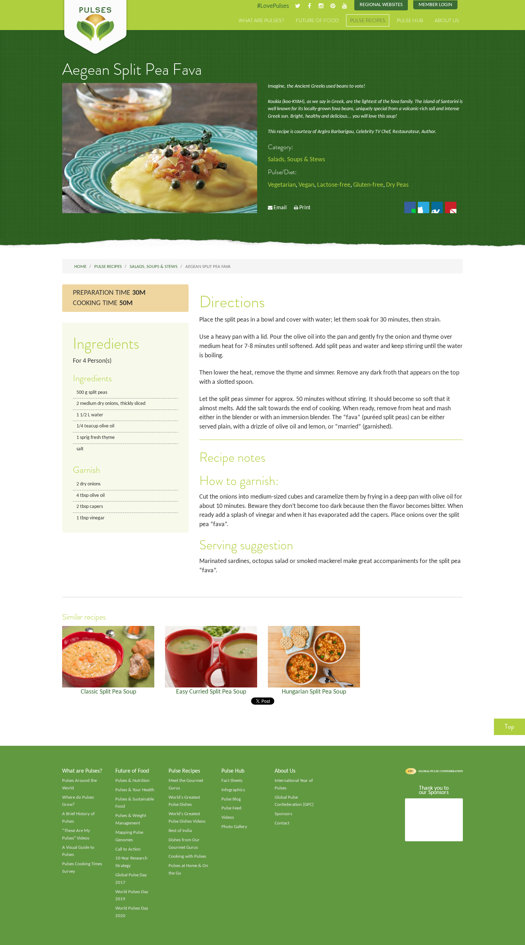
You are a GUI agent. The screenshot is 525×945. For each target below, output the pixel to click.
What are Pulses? (261, 20)
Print (304, 208)
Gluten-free (368, 185)
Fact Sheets (231, 780)
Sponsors (283, 814)
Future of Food (317, 20)
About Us (447, 20)
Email (280, 208)
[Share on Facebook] (410, 207)
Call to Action (128, 849)
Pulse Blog (231, 799)
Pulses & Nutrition (132, 780)
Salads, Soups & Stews (296, 159)
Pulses (95, 28)
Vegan (306, 185)
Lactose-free (333, 185)
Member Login (435, 5)
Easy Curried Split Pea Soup (211, 692)
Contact (282, 823)
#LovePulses (273, 6)
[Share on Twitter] (423, 207)
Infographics (233, 790)
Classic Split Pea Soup (108, 692)
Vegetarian (282, 185)
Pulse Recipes (367, 20)
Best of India (180, 830)
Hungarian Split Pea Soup (314, 692)
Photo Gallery (234, 826)
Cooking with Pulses (187, 856)
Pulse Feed (231, 808)
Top (509, 726)
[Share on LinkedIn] (437, 207)
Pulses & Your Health (134, 790)
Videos (227, 817)
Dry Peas (397, 185)
